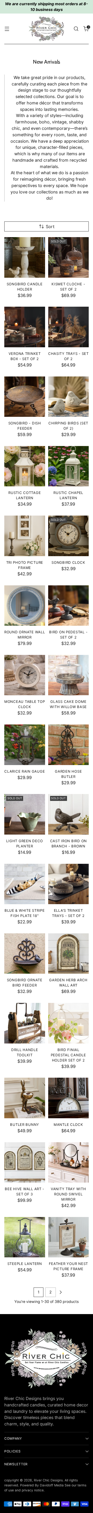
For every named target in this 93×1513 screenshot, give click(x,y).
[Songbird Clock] (68, 536)
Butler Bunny (24, 1125)
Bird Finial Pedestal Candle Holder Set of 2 (68, 1055)
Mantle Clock (68, 1125)
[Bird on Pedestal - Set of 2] (68, 605)
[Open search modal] (76, 29)
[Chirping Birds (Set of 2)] (68, 396)
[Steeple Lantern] (24, 1237)
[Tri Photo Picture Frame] (24, 536)
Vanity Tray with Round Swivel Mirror (68, 1194)
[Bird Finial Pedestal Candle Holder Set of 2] (68, 1023)
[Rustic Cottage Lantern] (24, 466)
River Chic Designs (48, 1480)
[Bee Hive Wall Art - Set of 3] (24, 1162)
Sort (50, 226)
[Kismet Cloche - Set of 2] (68, 257)
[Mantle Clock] (68, 1098)
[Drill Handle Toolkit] (24, 1023)
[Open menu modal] (7, 29)
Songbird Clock (68, 562)
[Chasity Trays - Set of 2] (68, 327)
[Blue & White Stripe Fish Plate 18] (24, 884)
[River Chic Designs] (46, 28)
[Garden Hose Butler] (68, 744)
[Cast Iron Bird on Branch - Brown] (68, 814)
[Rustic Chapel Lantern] (68, 466)
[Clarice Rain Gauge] (24, 744)
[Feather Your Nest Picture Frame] (68, 1237)
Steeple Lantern (24, 1264)
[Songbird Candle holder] (24, 257)
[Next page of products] (60, 1292)
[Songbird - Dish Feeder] (24, 396)
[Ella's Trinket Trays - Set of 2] (68, 884)
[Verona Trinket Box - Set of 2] (24, 327)
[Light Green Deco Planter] (24, 814)
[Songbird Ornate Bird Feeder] (24, 953)
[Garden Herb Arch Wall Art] (68, 953)
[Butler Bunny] (24, 1098)
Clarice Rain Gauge (24, 771)
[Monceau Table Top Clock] (24, 675)
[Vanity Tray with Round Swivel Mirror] (68, 1162)
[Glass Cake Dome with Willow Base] (68, 675)
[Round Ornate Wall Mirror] (24, 605)
